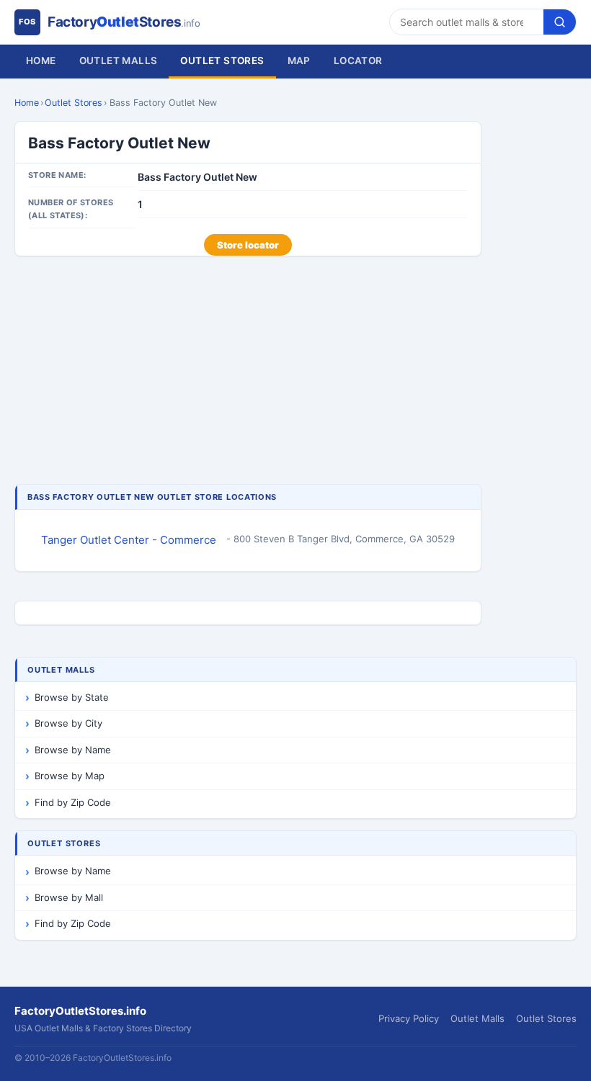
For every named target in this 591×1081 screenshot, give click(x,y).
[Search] (559, 22)
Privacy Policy (408, 1018)
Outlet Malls (118, 60)
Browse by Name (73, 749)
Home (41, 60)
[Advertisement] (247, 371)
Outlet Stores (222, 60)
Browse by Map (70, 775)
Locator (358, 60)
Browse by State (72, 697)
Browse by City (68, 723)
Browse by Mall (69, 897)
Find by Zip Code (73, 802)
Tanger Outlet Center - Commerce (128, 540)
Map (299, 60)
